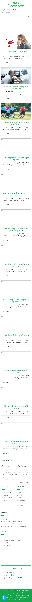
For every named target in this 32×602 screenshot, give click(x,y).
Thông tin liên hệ (7, 545)
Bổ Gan (20, 495)
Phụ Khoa (21, 505)
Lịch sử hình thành (8, 493)
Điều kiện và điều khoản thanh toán (11, 540)
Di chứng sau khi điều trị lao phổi (16, 51)
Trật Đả (20, 507)
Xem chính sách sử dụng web (16, 599)
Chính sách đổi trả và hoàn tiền (10, 542)
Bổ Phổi (20, 498)
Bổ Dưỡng (21, 493)
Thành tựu (6, 495)
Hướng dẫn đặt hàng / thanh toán (11, 537)
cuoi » (11, 460)
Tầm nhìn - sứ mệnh (9, 498)
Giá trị (5, 500)
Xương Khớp (22, 500)
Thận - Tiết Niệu (22, 502)
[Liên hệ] (4, 597)
